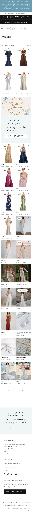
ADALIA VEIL (4, 308)
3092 (17, 92)
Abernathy (3, 260)
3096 (17, 164)
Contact (6, 471)
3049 (2, 92)
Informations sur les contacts (14, 508)
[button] (2, 28)
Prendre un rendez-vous (14, 491)
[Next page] (28, 391)
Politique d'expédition (23, 505)
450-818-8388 (9, 467)
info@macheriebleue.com (12, 463)
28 (23, 391)
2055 (17, 68)
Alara (17, 381)
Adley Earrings (4, 357)
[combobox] (27, 28)
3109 (2, 212)
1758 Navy (3, 68)
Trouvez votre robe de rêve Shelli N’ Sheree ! (15, 136)
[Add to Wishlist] (14, 49)
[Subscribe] (26, 428)
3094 (2, 164)
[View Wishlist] (21, 28)
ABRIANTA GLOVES (21, 284)
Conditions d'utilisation (10, 505)
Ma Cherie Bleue (10, 502)
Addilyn (18, 308)
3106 (17, 188)
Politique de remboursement (23, 502)
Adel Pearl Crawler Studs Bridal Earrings (23, 333)
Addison (3, 332)
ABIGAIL (18, 260)
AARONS (18, 236)
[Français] (28, 510)
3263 (2, 236)
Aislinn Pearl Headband (21, 357)
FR (26, 28)
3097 (2, 188)
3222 (17, 212)
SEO (25, 508)
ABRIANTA (4, 284)
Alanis (2, 381)
